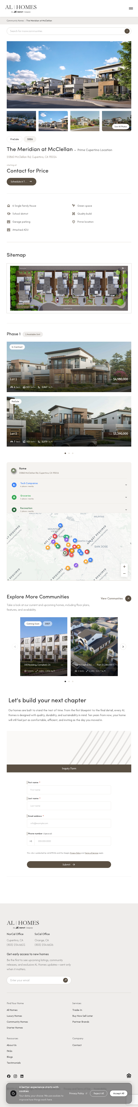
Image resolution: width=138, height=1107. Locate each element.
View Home (69, 366)
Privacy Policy (75, 853)
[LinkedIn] (22, 1076)
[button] (65, 453)
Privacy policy (76, 1093)
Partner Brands (80, 1021)
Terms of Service (91, 853)
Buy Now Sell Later (82, 1016)
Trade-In (77, 1010)
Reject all (99, 1093)
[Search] (127, 31)
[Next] (123, 647)
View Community (43, 648)
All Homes (12, 1010)
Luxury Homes (14, 1016)
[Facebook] (9, 1076)
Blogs (10, 1057)
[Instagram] (15, 1076)
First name (34, 782)
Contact (77, 1045)
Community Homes (15, 20)
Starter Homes (15, 1027)
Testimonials (14, 1062)
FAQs (9, 1051)
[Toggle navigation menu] (131, 8)
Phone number (40, 833)
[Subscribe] (65, 980)
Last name (34, 798)
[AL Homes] (23, 924)
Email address (36, 816)
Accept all (118, 1093)
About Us (11, 1045)
